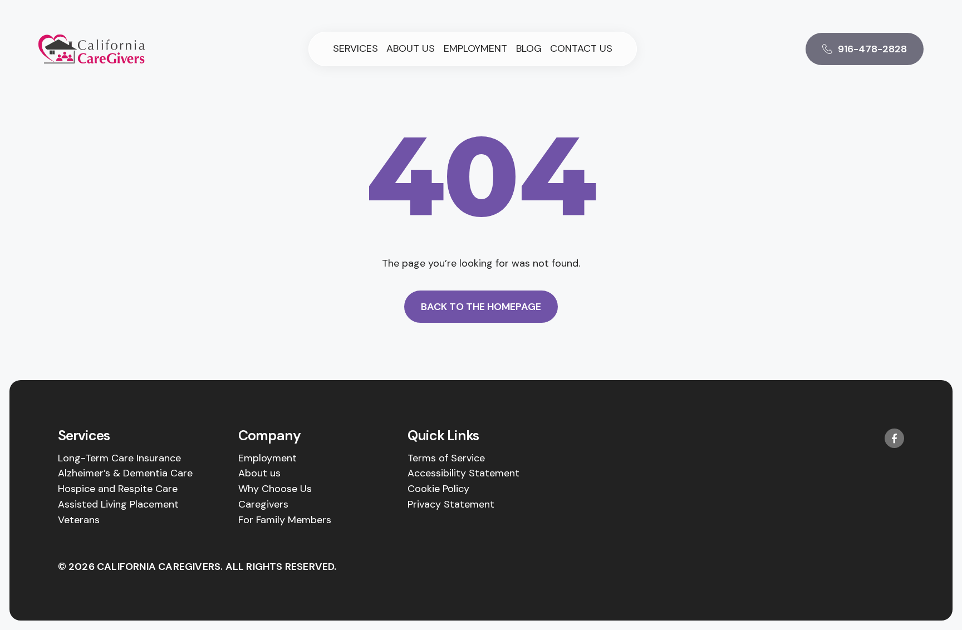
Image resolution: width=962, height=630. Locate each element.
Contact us (581, 49)
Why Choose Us (275, 488)
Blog (529, 49)
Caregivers (263, 504)
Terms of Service (446, 458)
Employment (475, 49)
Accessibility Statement (463, 473)
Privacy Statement (451, 504)
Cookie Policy (438, 488)
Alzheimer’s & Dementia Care (125, 473)
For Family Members (284, 519)
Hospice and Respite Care (118, 488)
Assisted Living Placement (118, 504)
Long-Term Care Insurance (119, 458)
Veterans (79, 519)
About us (410, 49)
